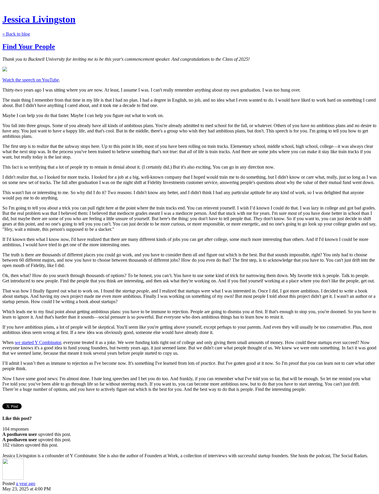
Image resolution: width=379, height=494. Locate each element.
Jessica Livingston (39, 19)
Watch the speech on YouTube (30, 79)
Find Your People (28, 46)
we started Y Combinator (38, 342)
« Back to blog (16, 33)
